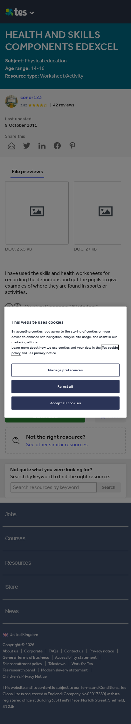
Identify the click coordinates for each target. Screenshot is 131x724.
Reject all (65, 386)
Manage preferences (65, 370)
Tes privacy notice (42, 353)
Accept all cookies (65, 402)
